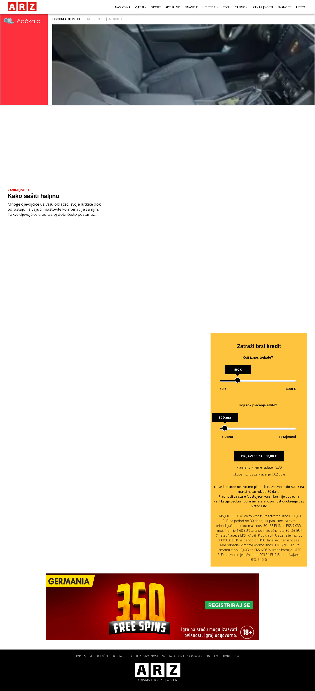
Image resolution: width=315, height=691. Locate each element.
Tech (226, 7)
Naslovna (122, 7)
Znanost (284, 7)
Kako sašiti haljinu (33, 195)
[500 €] (238, 380)
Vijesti (139, 7)
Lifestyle (209, 7)
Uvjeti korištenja (226, 656)
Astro (300, 7)
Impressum (84, 656)
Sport (156, 7)
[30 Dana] (225, 428)
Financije (191, 7)
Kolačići (102, 656)
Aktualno (172, 7)
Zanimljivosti (263, 7)
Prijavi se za (259, 456)
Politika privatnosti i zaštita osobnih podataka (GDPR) (170, 656)
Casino (240, 7)
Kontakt (119, 656)
